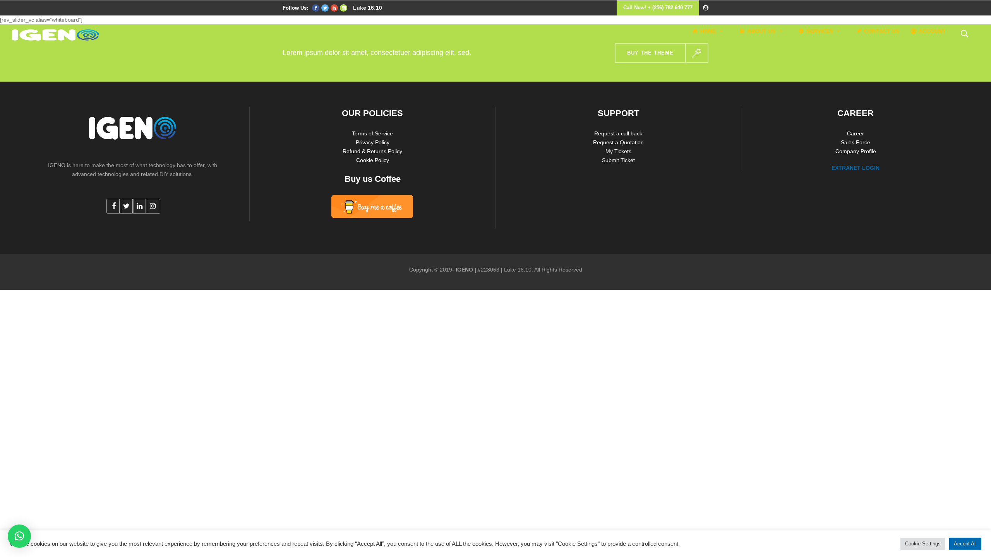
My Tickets (618, 151)
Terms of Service (372, 133)
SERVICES (819, 31)
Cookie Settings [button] (923, 544)
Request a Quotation (618, 142)
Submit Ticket (618, 160)
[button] (19, 536)
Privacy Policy (372, 142)
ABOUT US (761, 31)
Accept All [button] (965, 544)
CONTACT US (881, 31)
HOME (708, 31)
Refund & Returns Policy (372, 151)
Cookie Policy (372, 160)
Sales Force (855, 142)
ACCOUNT (932, 31)
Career (855, 133)
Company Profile (855, 151)
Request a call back (618, 133)
